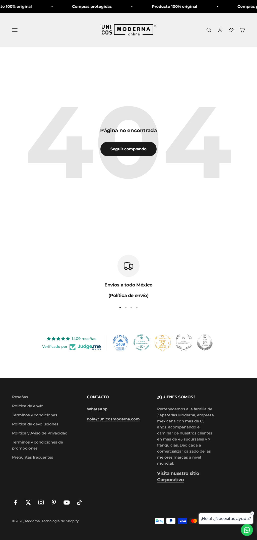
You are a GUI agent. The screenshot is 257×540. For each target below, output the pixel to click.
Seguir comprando (128, 148)
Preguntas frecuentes (32, 457)
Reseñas (20, 397)
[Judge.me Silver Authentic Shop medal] (184, 342)
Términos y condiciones (34, 415)
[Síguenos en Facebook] (15, 502)
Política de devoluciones (35, 424)
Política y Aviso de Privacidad (40, 433)
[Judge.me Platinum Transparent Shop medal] (142, 342)
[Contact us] (247, 530)
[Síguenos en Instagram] (41, 502)
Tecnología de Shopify (60, 521)
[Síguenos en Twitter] (28, 502)
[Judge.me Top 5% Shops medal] (205, 342)
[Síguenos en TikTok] (79, 502)
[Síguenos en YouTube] (66, 502)
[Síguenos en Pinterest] (53, 502)
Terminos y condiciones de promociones (37, 445)
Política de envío (27, 406)
